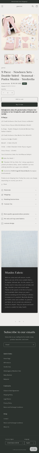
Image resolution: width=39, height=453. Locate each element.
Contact (6, 419)
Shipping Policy (8, 395)
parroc (17, 449)
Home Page (7, 358)
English (28, 443)
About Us (6, 427)
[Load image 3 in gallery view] (29, 59)
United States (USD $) (13, 443)
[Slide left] (2, 60)
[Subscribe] (33, 345)
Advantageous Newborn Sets (12, 371)
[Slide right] (37, 60)
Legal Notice (7, 399)
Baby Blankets (8, 375)
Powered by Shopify (22, 449)
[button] (2, 6)
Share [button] (5, 184)
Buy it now (19, 104)
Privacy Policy (8, 403)
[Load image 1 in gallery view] (9, 59)
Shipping (3, 86)
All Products (7, 362)
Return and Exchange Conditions (13, 407)
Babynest (6, 379)
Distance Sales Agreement (11, 390)
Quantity (3, 89)
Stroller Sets (7, 367)
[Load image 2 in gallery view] (19, 59)
